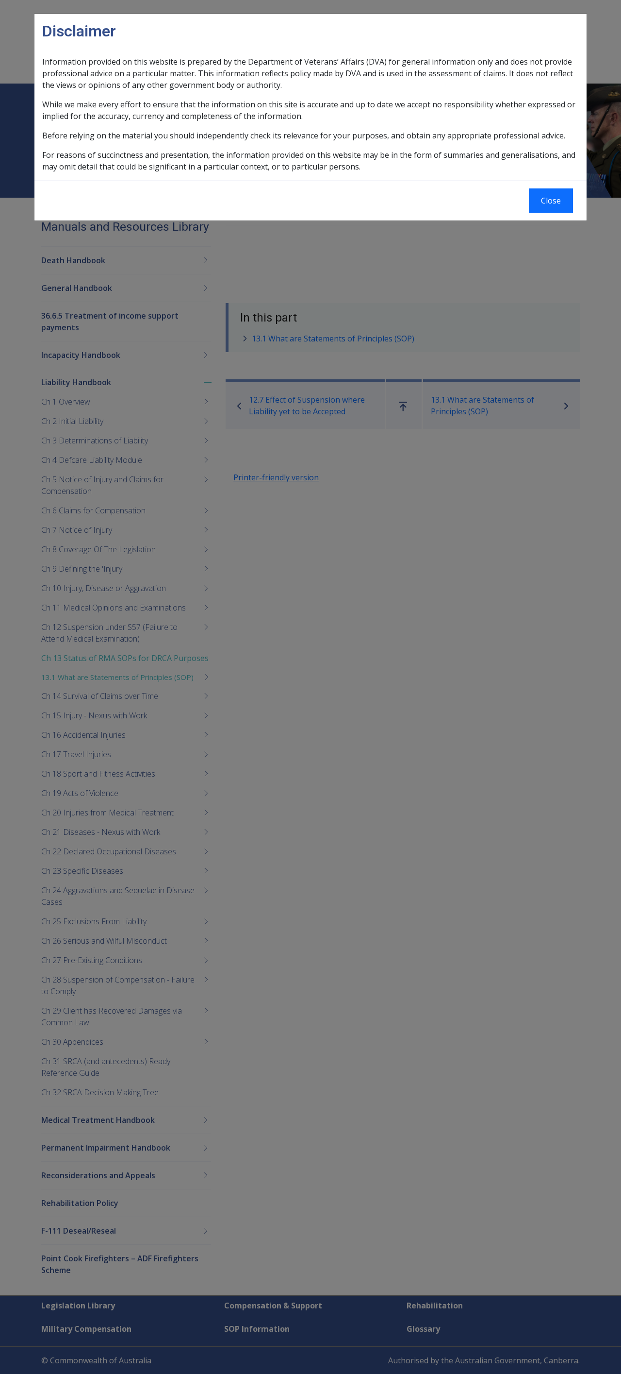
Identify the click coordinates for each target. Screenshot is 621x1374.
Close (551, 200)
